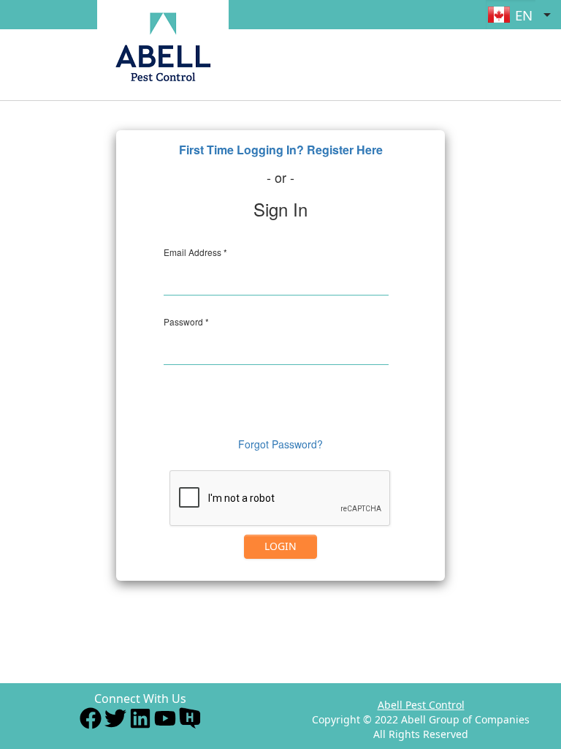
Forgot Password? (280, 444)
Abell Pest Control (421, 705)
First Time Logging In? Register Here (281, 149)
